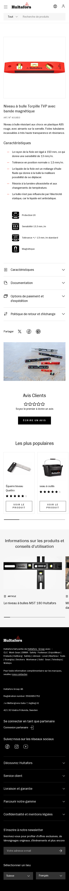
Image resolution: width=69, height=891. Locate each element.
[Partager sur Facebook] (29, 331)
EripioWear (54, 652)
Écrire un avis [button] (34, 420)
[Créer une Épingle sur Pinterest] (38, 331)
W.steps (8, 663)
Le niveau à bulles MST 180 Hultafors (30, 603)
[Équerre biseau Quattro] (19, 467)
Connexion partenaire (16, 727)
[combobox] (34, 16)
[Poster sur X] (20, 331)
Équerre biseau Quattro (14, 488)
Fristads (8, 656)
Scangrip (9, 659)
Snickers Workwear (26, 659)
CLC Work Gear (12, 652)
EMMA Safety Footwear (34, 652)
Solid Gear (44, 659)
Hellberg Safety (22, 656)
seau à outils (47, 486)
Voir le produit (19, 506)
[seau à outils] (53, 467)
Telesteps (57, 659)
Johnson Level (40, 656)
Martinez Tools (57, 656)
